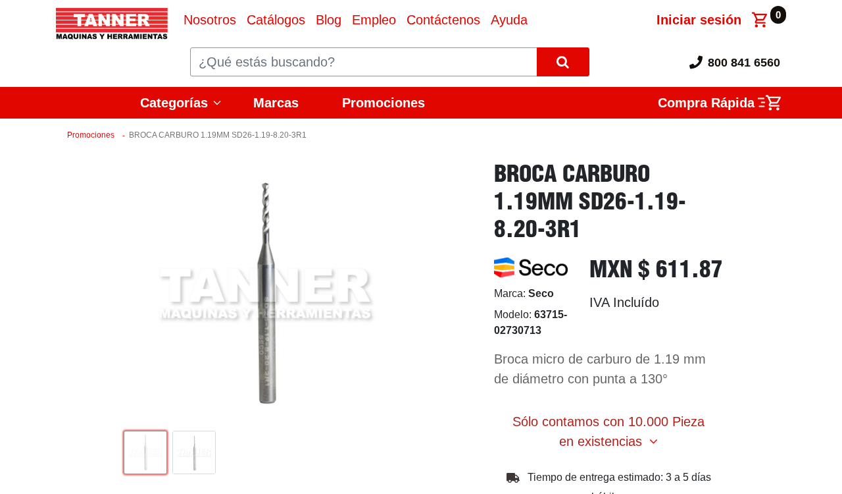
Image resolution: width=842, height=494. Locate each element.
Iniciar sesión (698, 20)
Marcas (276, 103)
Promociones (383, 103)
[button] (140, 294)
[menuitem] (209, 20)
